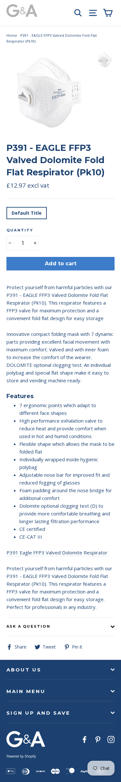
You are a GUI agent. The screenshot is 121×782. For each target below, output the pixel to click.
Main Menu (25, 691)
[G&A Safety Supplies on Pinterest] (97, 739)
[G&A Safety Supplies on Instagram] (111, 739)
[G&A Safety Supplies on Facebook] (84, 739)
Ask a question (28, 626)
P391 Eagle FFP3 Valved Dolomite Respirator (56, 552)
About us (23, 670)
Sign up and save (38, 713)
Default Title (27, 213)
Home (11, 35)
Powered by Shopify (21, 756)
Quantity (20, 230)
